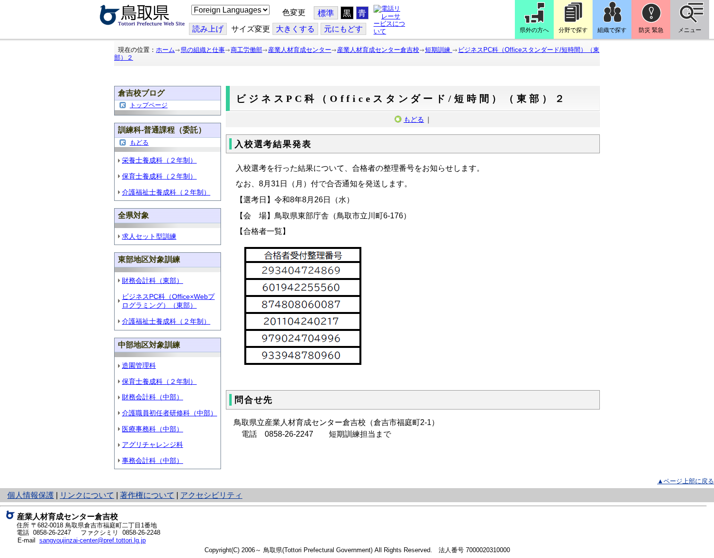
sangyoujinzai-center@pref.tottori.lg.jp (92, 540)
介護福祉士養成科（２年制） (166, 192)
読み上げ (207, 29)
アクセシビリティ (211, 495)
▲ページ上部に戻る (685, 481)
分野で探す (573, 30)
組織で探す (612, 30)
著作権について (147, 495)
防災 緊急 (651, 30)
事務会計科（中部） (152, 460)
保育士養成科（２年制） (159, 176)
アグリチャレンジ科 (152, 444)
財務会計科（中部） (152, 397)
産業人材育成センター (299, 49)
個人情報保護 (30, 495)
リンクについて (87, 495)
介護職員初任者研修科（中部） (169, 413)
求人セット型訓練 (149, 236)
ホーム (165, 49)
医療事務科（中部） (152, 429)
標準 (326, 13)
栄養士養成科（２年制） (159, 160)
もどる (139, 142)
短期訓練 (438, 49)
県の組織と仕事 (203, 49)
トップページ (149, 105)
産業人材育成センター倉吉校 (378, 49)
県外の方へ (534, 30)
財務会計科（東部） (152, 280)
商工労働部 (246, 49)
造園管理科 (139, 365)
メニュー (689, 30)
